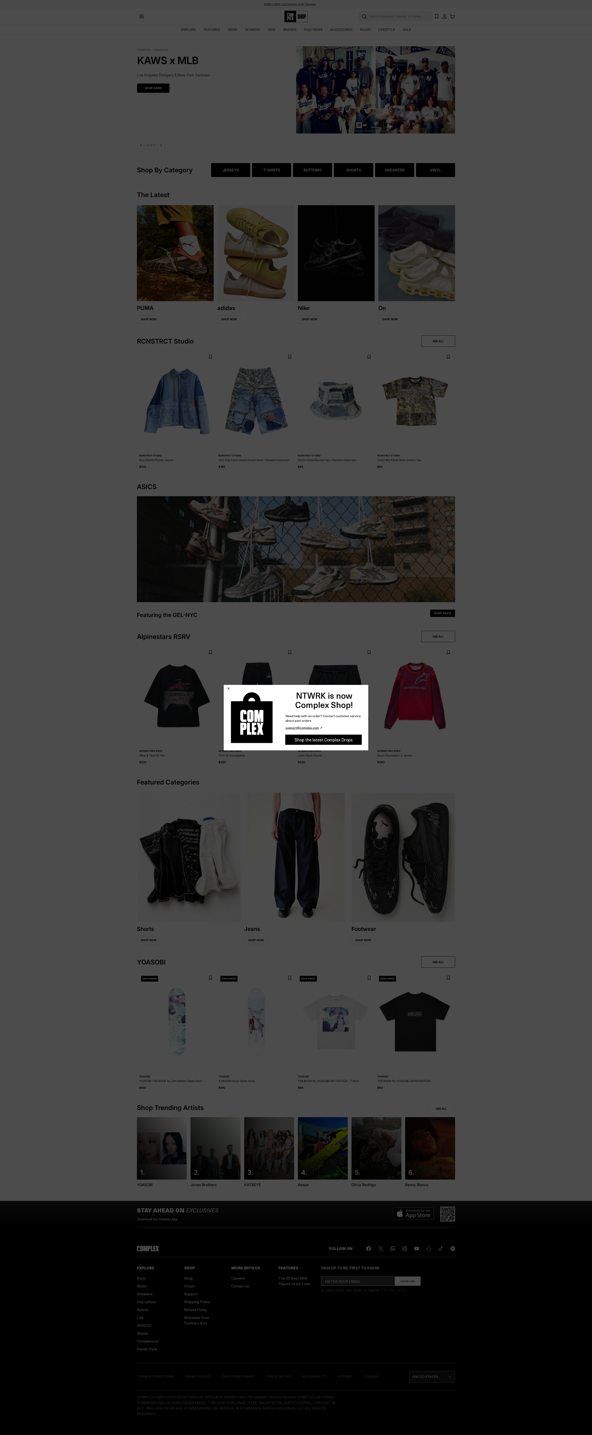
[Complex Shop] (296, 16)
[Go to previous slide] (141, 145)
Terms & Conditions (155, 1376)
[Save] (210, 357)
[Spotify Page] (452, 1248)
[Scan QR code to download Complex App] (447, 1214)
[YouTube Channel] (416, 1248)
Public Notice (278, 1376)
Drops (189, 1285)
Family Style (147, 1348)
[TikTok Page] (440, 1248)
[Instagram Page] (404, 1248)
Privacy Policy (395, 1290)
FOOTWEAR (313, 29)
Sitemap (345, 1376)
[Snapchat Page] (428, 1248)
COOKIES (371, 1376)
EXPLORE (188, 29)
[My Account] (444, 16)
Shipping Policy (197, 1301)
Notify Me (408, 1281)
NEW (271, 29)
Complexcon (147, 1341)
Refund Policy (195, 1309)
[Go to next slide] (160, 145)
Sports (142, 1309)
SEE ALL (438, 341)
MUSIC (365, 29)
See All (441, 1108)
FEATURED (212, 29)
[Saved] (436, 16)
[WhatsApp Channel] (392, 1248)
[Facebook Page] (368, 1248)
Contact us (240, 1285)
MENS (232, 29)
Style (141, 1278)
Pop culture (146, 1301)
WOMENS (252, 29)
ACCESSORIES (341, 29)
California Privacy (238, 1376)
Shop (188, 1278)
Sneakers (144, 1293)
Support (191, 1293)
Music (142, 1285)
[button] (296, 86)
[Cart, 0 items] (452, 16)
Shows (142, 1333)
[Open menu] (141, 16)
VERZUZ (144, 1325)
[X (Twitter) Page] (380, 1248)
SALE (407, 29)
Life (140, 1317)
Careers (237, 1278)
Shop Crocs (154, 88)
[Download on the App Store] (413, 1214)
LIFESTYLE (386, 29)
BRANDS (289, 29)
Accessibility (314, 1376)
